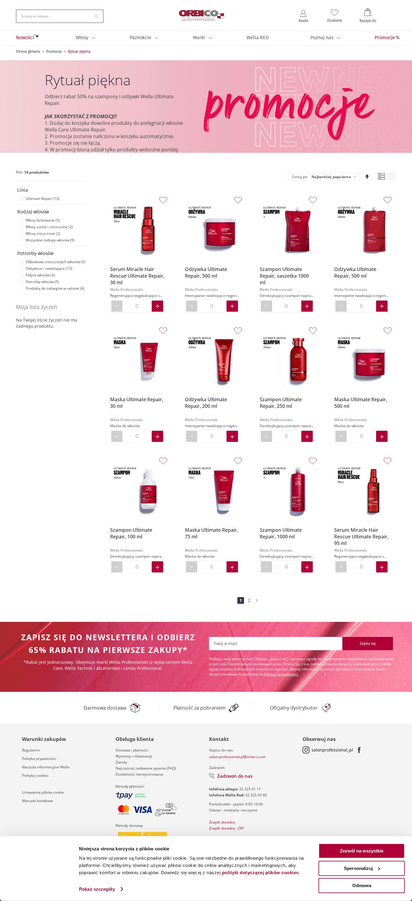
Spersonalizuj (358, 868)
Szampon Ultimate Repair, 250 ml (281, 402)
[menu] (206, 38)
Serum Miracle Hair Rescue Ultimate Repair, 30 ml (137, 276)
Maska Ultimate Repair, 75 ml (211, 533)
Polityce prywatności (281, 674)
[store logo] (201, 15)
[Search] (96, 15)
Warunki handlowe (37, 800)
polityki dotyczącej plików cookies (260, 872)
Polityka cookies (35, 775)
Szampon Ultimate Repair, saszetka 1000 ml (284, 276)
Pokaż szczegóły (97, 889)
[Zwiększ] (157, 306)
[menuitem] (25, 38)
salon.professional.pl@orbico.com (237, 756)
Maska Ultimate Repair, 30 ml (136, 402)
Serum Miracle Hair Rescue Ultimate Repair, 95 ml (361, 537)
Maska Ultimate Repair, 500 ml (360, 402)
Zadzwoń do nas (234, 776)
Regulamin (31, 750)
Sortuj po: (300, 176)
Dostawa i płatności (132, 750)
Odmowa (361, 885)
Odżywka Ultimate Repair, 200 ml (206, 402)
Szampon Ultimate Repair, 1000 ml (281, 533)
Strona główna (28, 51)
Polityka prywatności (39, 758)
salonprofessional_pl (332, 750)
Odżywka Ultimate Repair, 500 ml (206, 272)
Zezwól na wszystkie (361, 850)
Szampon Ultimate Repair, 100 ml (131, 533)
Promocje (54, 51)
